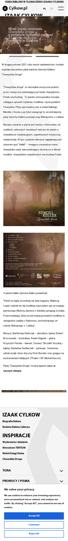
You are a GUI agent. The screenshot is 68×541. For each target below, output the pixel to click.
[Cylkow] (14, 8)
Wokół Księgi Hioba (13, 453)
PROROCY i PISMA (16, 481)
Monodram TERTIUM (14, 448)
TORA (6, 470)
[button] (20, 56)
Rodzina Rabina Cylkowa (16, 427)
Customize (34, 525)
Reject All (34, 534)
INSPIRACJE (16, 436)
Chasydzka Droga (12, 459)
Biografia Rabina (11, 421)
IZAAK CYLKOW (21, 415)
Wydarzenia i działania (15, 442)
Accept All (34, 516)
